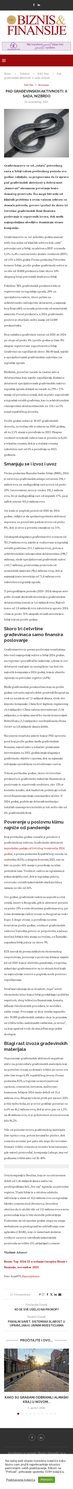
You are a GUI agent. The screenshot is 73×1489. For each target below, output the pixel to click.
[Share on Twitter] (51, 1294)
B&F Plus (43, 73)
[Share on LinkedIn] (55, 1294)
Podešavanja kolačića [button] (20, 1480)
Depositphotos (31, 1276)
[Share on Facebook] (47, 1294)
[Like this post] (43, 1294)
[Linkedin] (39, 5)
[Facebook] (33, 5)
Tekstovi (25, 73)
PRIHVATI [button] (47, 1479)
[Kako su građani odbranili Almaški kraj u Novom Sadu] (36, 1370)
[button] (7, 1381)
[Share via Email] (59, 1294)
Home (7, 73)
